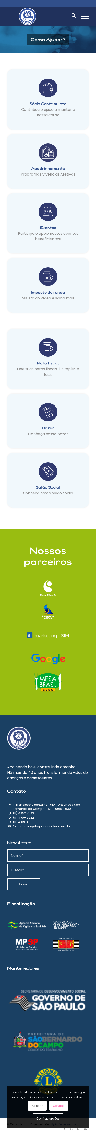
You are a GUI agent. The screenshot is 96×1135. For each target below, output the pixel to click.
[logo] (39, 16)
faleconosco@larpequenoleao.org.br (41, 826)
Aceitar (37, 1106)
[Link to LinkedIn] (78, 1129)
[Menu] (82, 16)
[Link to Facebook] (64, 1129)
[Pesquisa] (71, 16)
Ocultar (58, 1106)
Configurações (48, 1118)
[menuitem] (71, 16)
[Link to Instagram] (71, 1129)
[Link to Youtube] (85, 1129)
